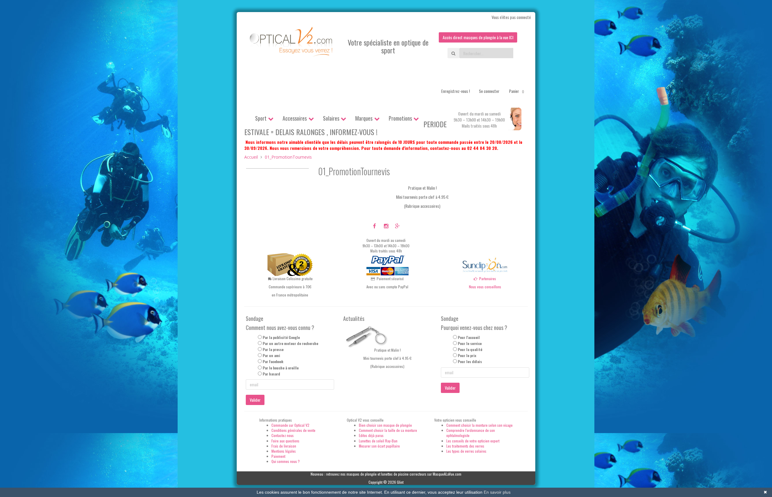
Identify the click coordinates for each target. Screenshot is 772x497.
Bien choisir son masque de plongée (385, 425)
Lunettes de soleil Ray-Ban (378, 440)
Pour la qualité (470, 349)
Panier (516, 91)
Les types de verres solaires (466, 451)
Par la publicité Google (281, 337)
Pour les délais (470, 361)
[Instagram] (386, 226)
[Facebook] (374, 226)
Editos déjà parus (371, 435)
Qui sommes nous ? (285, 461)
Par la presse (273, 349)
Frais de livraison (283, 445)
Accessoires (295, 118)
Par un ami (271, 355)
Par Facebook (273, 361)
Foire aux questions (285, 440)
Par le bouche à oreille (281, 367)
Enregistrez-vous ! (455, 91)
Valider (255, 400)
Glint (400, 482)
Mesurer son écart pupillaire (379, 445)
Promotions (400, 118)
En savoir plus (497, 492)
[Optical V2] (291, 43)
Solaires (331, 118)
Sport (261, 118)
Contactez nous (282, 435)
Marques (363, 118)
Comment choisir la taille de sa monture (388, 430)
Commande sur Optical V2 (290, 425)
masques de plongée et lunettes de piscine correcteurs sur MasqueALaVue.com (403, 473)
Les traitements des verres (465, 445)
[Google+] (397, 226)
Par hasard (271, 373)
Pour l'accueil (469, 337)
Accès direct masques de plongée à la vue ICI (478, 37)
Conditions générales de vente (293, 430)
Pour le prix (467, 355)
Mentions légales (283, 451)
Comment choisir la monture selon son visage (479, 425)
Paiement (278, 456)
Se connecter (489, 91)
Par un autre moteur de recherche (290, 343)
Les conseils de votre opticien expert (472, 440)
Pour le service (470, 343)
